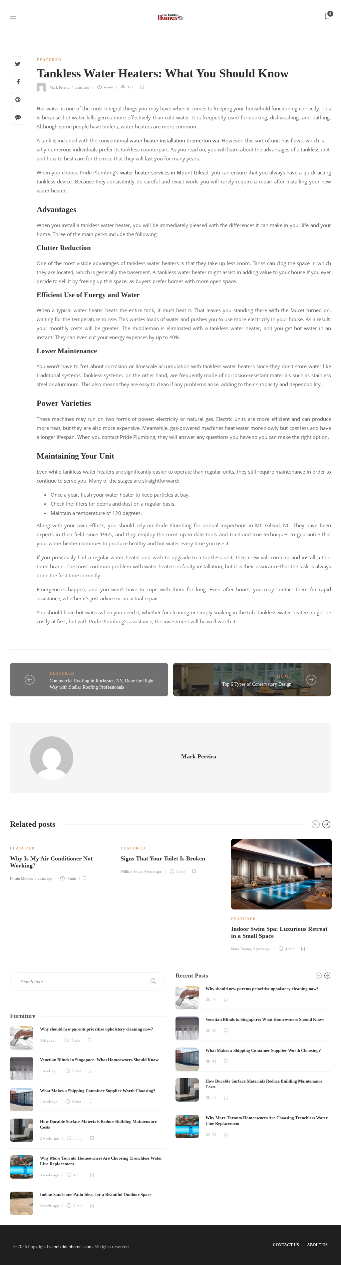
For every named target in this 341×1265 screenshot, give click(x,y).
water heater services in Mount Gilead (164, 172)
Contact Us (286, 1245)
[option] (60, 858)
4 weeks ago (49, 1206)
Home (284, 676)
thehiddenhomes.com (72, 1246)
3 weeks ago (49, 1175)
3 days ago (48, 1040)
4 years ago (80, 87)
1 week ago (49, 1071)
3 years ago (43, 878)
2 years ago (262, 949)
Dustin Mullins (21, 878)
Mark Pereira (60, 87)
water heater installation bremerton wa (174, 140)
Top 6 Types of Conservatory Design (256, 684)
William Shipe (131, 871)
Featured (49, 60)
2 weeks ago (49, 1138)
